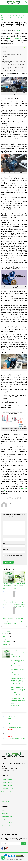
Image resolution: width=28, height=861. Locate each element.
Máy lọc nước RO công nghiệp (9, 822)
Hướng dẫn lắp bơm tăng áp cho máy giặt (14, 67)
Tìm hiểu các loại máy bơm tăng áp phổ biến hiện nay (13, 55)
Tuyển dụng (5, 644)
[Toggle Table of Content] (24, 48)
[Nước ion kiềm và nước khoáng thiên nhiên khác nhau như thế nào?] (6, 654)
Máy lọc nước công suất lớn (8, 826)
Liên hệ (9, 718)
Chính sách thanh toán (7, 782)
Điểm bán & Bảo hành (6, 816)
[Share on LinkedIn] (20, 498)
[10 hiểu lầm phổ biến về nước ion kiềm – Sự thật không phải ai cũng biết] (6, 663)
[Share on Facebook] (10, 498)
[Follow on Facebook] (2, 848)
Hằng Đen (17, 30)
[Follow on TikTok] (5, 848)
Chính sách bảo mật (6, 795)
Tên (4, 537)
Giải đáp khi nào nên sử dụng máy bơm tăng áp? (14, 53)
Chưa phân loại (6, 631)
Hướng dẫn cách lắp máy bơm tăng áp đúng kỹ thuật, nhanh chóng (14, 62)
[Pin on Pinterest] (18, 498)
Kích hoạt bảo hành (6, 798)
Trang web (5, 549)
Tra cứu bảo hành (5, 801)
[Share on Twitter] (13, 498)
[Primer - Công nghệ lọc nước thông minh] (14, 2)
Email (4, 543)
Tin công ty (5, 633)
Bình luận (5, 520)
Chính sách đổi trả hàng (7, 788)
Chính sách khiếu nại (6, 779)
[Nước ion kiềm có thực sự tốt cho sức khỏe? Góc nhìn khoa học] (6, 672)
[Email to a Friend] (15, 498)
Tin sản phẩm (11, 16)
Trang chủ (3, 16)
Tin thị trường (5, 639)
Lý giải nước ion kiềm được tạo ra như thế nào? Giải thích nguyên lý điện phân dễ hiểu (18, 680)
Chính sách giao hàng (6, 785)
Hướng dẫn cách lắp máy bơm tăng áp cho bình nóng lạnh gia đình (14, 69)
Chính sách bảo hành (6, 792)
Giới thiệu (3, 810)
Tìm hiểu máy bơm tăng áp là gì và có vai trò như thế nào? (14, 50)
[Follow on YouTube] (7, 848)
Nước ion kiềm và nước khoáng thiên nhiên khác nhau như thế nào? (18, 652)
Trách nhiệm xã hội (7, 641)
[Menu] (2, 2)
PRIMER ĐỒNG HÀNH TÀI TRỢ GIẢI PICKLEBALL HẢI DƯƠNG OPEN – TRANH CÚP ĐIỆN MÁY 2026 (18, 690)
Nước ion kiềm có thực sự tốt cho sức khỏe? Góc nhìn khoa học (8, 602)
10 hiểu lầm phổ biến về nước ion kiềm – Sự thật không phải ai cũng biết (18, 662)
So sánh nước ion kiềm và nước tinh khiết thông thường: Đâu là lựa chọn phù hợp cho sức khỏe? (8, 622)
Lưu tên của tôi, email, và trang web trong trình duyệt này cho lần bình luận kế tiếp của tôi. (14, 557)
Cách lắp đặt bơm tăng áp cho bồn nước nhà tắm (14, 65)
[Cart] (26, 2)
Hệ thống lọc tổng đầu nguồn (8, 829)
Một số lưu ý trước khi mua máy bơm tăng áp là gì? (14, 58)
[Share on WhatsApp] (8, 498)
